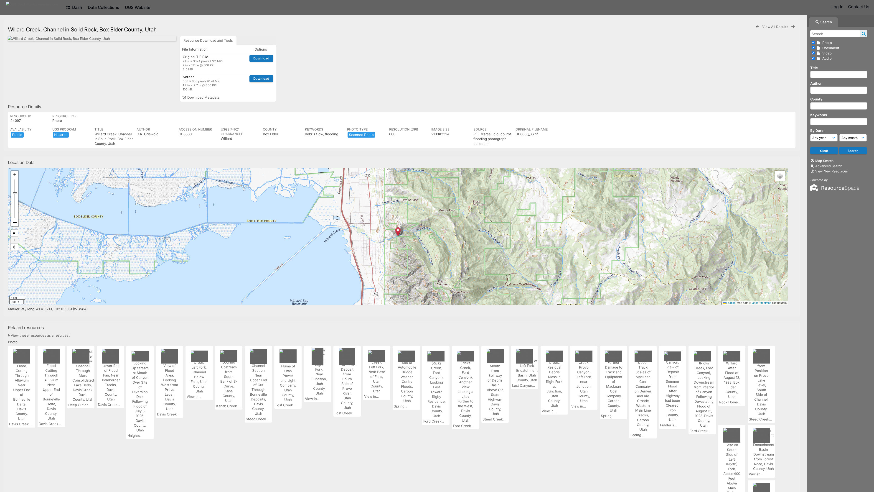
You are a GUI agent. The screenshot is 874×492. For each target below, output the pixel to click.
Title (814, 68)
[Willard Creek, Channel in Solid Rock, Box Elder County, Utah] (92, 38)
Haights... (135, 435)
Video (826, 53)
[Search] (863, 33)
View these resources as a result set (40, 335)
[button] (398, 231)
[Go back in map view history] (14, 247)
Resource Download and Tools (208, 40)
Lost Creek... (286, 405)
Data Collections (103, 7)
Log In (837, 6)
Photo (826, 43)
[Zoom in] (14, 174)
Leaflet (730, 303)
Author (816, 83)
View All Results (775, 27)
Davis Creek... (20, 424)
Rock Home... (730, 402)
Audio (826, 58)
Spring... (401, 406)
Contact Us (858, 6)
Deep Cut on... (80, 405)
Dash (76, 7)
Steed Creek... (258, 419)
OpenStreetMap (761, 303)
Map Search (824, 161)
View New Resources (831, 171)
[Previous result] (757, 27)
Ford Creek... (434, 421)
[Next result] (792, 27)
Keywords (818, 115)
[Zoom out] (14, 222)
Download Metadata (202, 97)
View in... (194, 397)
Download (261, 58)
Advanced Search (828, 166)
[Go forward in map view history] (14, 240)
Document (830, 48)
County (816, 99)
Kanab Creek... (228, 406)
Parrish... (756, 474)
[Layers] (780, 176)
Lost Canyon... (524, 385)
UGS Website (137, 7)
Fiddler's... (669, 425)
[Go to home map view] (14, 233)
